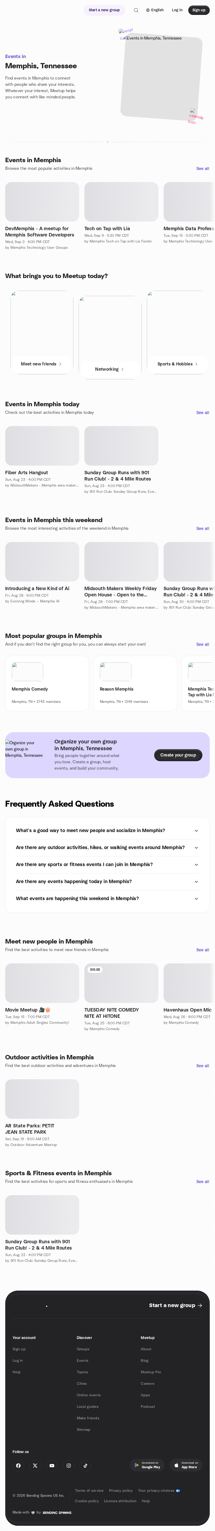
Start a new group (172, 1305)
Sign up (19, 1349)
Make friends (88, 1418)
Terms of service (89, 1491)
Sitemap (84, 1430)
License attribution (120, 1501)
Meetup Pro (151, 1372)
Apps (145, 1395)
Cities (82, 1384)
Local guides (88, 1407)
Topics (82, 1372)
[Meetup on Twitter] (35, 1465)
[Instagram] (68, 1465)
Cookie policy (87, 1501)
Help (17, 1372)
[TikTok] (85, 1465)
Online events (89, 1395)
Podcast (148, 1407)
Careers (147, 1384)
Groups (83, 1349)
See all (202, 169)
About (146, 1349)
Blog (144, 1361)
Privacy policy (121, 1491)
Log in (18, 1361)
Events (83, 1361)
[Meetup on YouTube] (52, 1465)
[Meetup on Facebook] (18, 1465)
